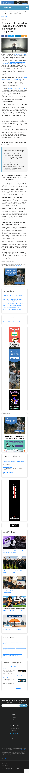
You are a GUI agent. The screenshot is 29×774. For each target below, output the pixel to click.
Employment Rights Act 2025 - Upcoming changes (13, 667)
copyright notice (18, 265)
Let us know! (18, 688)
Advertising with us (14, 728)
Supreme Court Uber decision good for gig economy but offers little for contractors (13, 304)
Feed (5, 758)
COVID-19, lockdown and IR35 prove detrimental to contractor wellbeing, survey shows (13, 309)
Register (14, 717)
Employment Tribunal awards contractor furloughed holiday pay (12, 296)
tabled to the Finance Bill (20, 54)
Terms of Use (4, 763)
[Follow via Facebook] (15, 733)
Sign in (14, 719)
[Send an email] (17, 733)
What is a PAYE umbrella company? (11, 322)
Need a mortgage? (7, 467)
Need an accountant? (8, 472)
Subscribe (23, 705)
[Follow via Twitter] (11, 733)
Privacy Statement (4, 765)
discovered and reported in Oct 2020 (16, 88)
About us (14, 742)
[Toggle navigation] (26, 7)
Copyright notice (9, 769)
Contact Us (14, 730)
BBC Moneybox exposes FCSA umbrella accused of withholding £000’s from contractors (14, 300)
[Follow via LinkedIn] (13, 733)
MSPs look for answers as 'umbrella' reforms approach (13, 676)
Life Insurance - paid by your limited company (13, 461)
